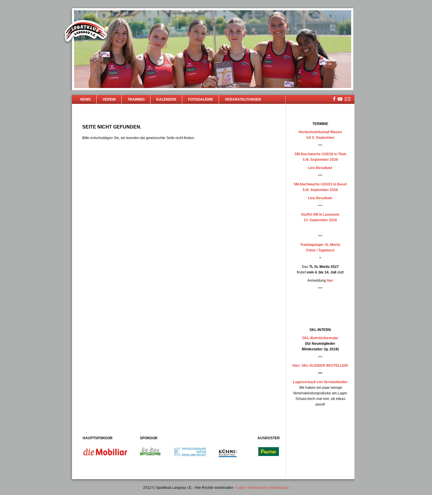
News (85, 99)
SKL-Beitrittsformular (320, 338)
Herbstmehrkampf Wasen (320, 132)
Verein (109, 99)
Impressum (257, 488)
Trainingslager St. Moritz (320, 245)
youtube (340, 99)
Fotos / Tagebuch (320, 250)
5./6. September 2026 (320, 160)
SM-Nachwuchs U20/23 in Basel (320, 184)
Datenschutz (279, 488)
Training (136, 99)
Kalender (166, 99)
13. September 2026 (320, 220)
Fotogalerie (200, 99)
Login (240, 488)
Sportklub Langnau (86, 32)
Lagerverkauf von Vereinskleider (320, 382)
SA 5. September (320, 138)
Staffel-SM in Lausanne (320, 214)
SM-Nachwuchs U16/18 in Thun (320, 154)
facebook (334, 99)
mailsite (348, 99)
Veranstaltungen (243, 99)
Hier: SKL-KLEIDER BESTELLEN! (320, 366)
